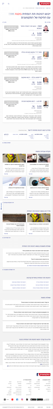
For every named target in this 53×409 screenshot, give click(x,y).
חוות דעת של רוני (38, 37)
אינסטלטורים (28, 383)
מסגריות (9, 383)
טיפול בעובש (15, 134)
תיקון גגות (9, 392)
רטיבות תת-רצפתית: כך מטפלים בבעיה (39, 224)
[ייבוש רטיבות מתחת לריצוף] (14, 159)
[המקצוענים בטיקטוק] (27, 399)
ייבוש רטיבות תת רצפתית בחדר (46, 136)
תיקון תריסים (9, 394)
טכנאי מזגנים (18, 389)
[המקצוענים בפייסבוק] (17, 399)
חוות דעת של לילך (38, 61)
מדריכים (38, 385)
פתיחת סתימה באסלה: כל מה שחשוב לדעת (39, 188)
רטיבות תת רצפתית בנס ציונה (19, 282)
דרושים (49, 387)
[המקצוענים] (44, 3)
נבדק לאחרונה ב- (35, 30)
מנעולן (10, 381)
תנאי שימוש (40, 407)
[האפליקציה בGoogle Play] (40, 399)
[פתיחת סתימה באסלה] (38, 182)
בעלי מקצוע (48, 8)
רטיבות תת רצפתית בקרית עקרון (18, 285)
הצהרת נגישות (31, 407)
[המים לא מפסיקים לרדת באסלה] (14, 182)
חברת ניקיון (19, 381)
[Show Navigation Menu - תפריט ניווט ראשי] (3, 3)
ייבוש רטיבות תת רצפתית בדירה (31, 136)
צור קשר (48, 391)
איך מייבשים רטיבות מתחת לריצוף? (40, 259)
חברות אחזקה (28, 394)
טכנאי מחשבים (18, 391)
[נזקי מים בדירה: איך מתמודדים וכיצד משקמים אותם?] (14, 218)
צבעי (10, 389)
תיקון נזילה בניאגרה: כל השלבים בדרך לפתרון (39, 165)
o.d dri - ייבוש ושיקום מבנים (32, 101)
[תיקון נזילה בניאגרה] (38, 159)
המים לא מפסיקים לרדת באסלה (16, 187)
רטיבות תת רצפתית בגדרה (42, 282)
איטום (30, 381)
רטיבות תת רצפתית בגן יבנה (42, 285)
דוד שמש (29, 387)
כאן (8, 366)
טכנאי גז (19, 385)
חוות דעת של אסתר (37, 110)
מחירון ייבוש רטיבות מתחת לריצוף (39, 130)
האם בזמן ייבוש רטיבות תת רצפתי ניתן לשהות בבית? (36, 250)
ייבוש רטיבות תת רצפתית (40, 8)
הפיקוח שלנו (48, 383)
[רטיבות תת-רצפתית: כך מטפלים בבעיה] (38, 218)
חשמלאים (19, 383)
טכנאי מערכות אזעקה (17, 392)
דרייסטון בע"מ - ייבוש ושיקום (31, 77)
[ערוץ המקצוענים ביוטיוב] (13, 399)
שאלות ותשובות (37, 383)
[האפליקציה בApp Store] (33, 399)
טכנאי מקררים (18, 394)
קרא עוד (30, 174)
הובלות (30, 391)
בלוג (39, 389)
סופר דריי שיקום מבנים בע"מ (32, 52)
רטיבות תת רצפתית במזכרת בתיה (41, 288)
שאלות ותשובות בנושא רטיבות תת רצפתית (36, 246)
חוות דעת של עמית (37, 86)
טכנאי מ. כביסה (18, 387)
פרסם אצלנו (48, 389)
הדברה (30, 389)
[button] (5, 22)
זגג (30, 392)
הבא (41, 364)
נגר (10, 385)
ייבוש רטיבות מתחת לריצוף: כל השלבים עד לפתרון (14, 165)
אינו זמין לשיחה (11, 27)
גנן (30, 385)
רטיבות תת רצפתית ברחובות (19, 288)
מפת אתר (48, 407)
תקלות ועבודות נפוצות (43, 151)
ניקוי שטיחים (9, 387)
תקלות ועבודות (37, 387)
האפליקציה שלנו (47, 385)
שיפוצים (10, 391)
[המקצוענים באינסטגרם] (22, 399)
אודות (49, 381)
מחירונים (38, 381)
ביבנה (18, 14)
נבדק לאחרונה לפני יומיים (36, 103)
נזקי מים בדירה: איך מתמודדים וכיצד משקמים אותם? (15, 224)
